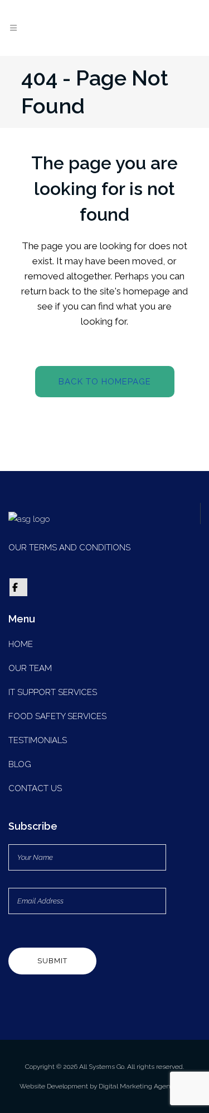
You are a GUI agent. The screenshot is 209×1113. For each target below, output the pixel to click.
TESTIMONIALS (37, 740)
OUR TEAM (30, 668)
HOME (20, 644)
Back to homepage (105, 382)
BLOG (19, 764)
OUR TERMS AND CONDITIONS (69, 548)
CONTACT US (35, 788)
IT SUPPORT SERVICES (52, 692)
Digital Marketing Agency (139, 1086)
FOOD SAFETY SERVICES (57, 716)
